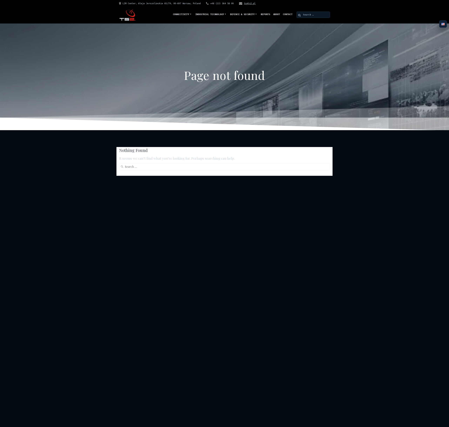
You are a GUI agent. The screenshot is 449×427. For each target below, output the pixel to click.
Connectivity (181, 14)
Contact (287, 14)
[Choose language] (443, 24)
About (276, 14)
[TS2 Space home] (127, 15)
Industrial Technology (209, 14)
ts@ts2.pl (250, 3)
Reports (265, 14)
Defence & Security (242, 14)
